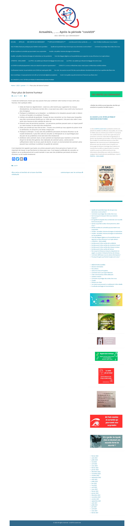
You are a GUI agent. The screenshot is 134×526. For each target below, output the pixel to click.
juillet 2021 (95, 505)
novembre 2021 (96, 497)
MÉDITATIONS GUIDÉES (98, 265)
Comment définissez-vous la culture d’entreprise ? (106, 255)
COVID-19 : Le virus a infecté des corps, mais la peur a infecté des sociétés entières (82, 65)
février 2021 (95, 513)
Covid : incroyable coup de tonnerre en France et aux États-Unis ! (79, 75)
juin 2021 (94, 507)
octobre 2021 (95, 499)
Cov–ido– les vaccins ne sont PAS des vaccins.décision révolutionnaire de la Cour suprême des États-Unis (84, 70)
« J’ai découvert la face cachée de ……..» (79, 42)
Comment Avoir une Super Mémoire (102, 272)
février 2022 (95, 491)
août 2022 (94, 479)
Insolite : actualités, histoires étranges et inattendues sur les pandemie (31, 56)
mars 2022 (95, 489)
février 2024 (95, 456)
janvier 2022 (95, 493)
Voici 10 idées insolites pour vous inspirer (105, 42)
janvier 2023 (95, 470)
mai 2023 (94, 462)
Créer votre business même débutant (102, 274)
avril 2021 (94, 509)
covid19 (15, 165)
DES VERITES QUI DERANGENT (36, 42)
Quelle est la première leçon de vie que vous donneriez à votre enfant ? (71, 47)
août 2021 (94, 503)
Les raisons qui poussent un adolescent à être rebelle (107, 284)
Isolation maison (96, 276)
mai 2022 (94, 485)
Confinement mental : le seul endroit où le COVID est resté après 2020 (31, 70)
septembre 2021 (96, 501)
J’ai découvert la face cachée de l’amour (103, 249)
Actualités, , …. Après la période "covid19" (67, 31)
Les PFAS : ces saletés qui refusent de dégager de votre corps (46, 61)
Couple (94, 280)
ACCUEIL (13, 42)
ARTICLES (21, 42)
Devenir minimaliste (97, 267)
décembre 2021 (96, 495)
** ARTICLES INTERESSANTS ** (56, 42)
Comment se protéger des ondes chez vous (107, 47)
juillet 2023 (95, 460)
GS (26, 96)
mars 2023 (95, 466)
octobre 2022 (95, 475)
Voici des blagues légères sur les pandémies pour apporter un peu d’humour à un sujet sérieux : (82, 56)
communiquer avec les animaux (71, 172)
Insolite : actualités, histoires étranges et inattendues (64, 51)
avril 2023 (94, 464)
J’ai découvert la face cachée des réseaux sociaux (105, 247)
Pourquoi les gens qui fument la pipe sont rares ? (106, 257)
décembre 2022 (96, 471)
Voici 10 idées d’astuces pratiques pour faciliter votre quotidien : (29, 47)
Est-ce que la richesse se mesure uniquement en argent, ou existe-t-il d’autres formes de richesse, (106, 252)
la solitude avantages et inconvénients (103, 286)
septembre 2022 (96, 477)
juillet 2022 (95, 481)
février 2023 (95, 468)
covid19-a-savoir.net (100, 129)
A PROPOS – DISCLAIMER (18, 61)
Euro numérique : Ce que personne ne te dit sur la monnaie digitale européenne (34, 75)
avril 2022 (94, 487)
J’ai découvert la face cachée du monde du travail (106, 245)
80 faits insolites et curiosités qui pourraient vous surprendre (28, 51)
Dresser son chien (97, 282)
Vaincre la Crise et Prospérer (100, 270)
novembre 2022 (96, 473)
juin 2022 (94, 483)
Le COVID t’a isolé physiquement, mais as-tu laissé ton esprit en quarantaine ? (33, 65)
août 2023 (94, 458)
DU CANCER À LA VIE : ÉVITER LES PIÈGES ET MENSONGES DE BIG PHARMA (32, 80)
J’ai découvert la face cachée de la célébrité (104, 243)
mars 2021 (95, 511)
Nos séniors (95, 269)
